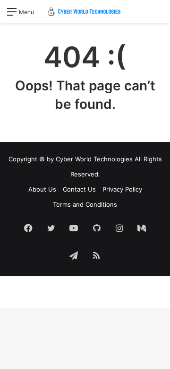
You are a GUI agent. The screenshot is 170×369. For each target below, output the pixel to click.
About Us (42, 189)
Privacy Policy (122, 189)
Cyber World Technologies (94, 159)
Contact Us (79, 189)
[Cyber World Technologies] (85, 11)
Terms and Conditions (85, 204)
